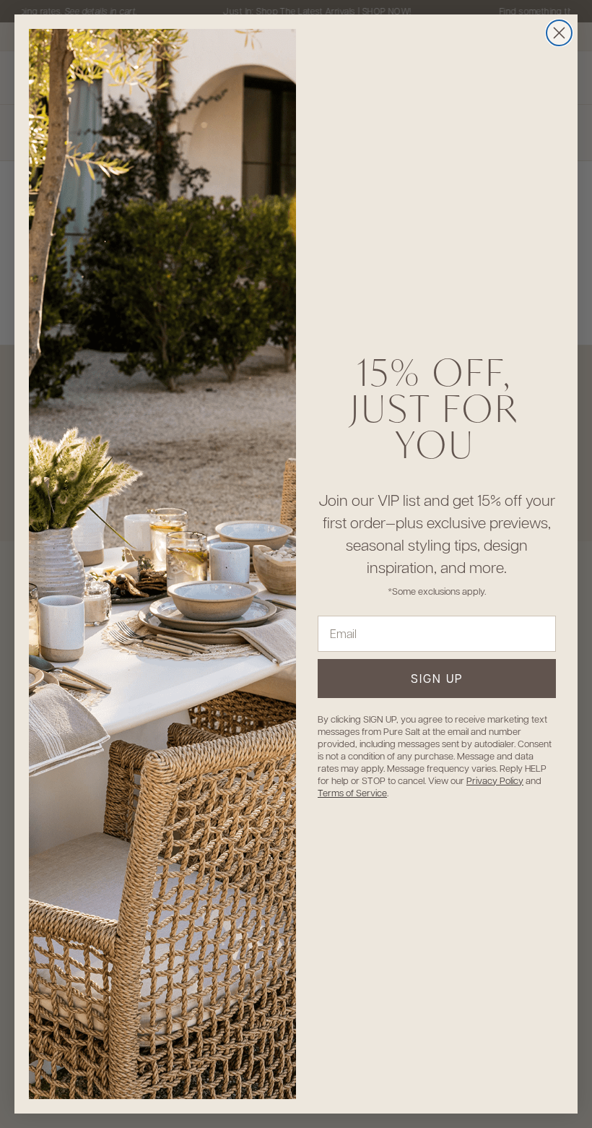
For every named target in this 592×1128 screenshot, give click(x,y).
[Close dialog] (559, 33)
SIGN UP (437, 678)
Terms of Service (352, 792)
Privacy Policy (494, 780)
